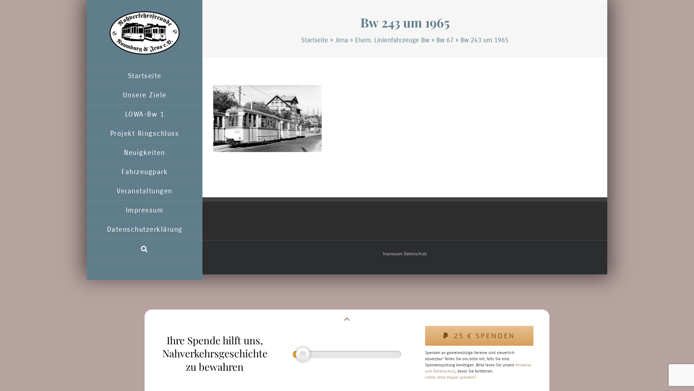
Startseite (314, 40)
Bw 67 (445, 40)
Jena (341, 40)
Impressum (393, 253)
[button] (144, 248)
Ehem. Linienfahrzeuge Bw (392, 40)
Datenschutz (415, 253)
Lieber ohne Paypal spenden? (450, 377)
